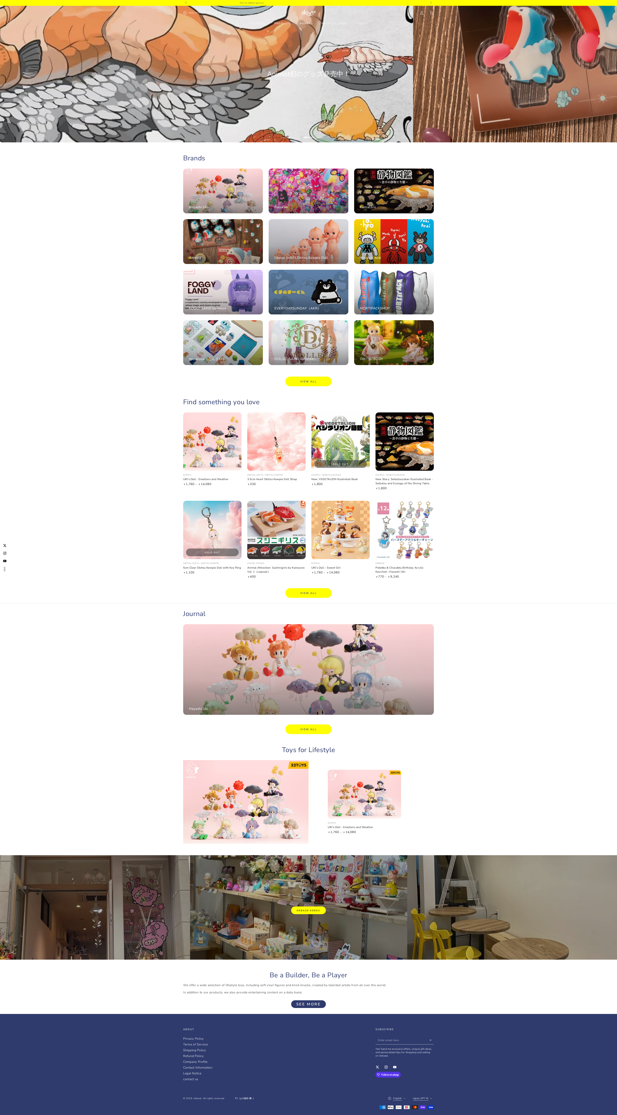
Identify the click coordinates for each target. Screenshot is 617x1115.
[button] (412, 13)
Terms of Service (195, 1044)
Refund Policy (193, 1056)
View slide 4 (320, 134)
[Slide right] (430, 3)
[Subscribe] (431, 1040)
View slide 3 (308, 134)
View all (308, 593)
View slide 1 (285, 134)
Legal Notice (192, 1073)
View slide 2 (297, 134)
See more (308, 1004)
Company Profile (195, 1062)
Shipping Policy (194, 1050)
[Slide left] (186, 3)
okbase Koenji (308, 910)
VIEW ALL (308, 381)
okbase (198, 1098)
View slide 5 (331, 134)
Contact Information (197, 1068)
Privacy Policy (193, 1039)
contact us (190, 1079)
